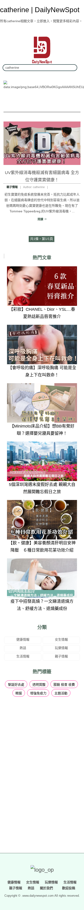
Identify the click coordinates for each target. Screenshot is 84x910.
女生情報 (61, 639)
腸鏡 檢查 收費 (64, 684)
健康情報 (22, 639)
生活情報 (22, 656)
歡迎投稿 (68, 888)
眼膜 (18, 693)
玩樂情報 (61, 648)
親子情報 (12, 187)
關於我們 (46, 888)
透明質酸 (39, 684)
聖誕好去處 (16, 684)
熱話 (23, 648)
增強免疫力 (38, 693)
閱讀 (41, 219)
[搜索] (72, 67)
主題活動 (60, 693)
